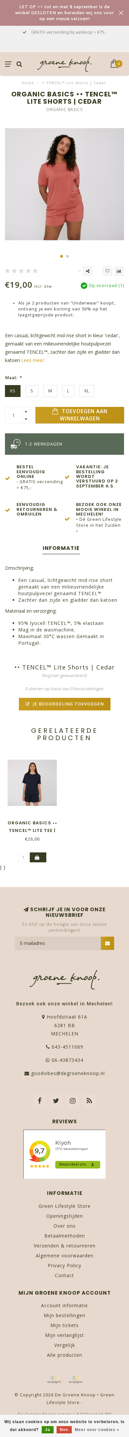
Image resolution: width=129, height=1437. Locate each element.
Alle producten (64, 1355)
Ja (47, 1429)
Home (28, 82)
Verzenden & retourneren (65, 1245)
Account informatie (64, 1305)
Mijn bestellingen (64, 1315)
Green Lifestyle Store (65, 1206)
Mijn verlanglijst (64, 1335)
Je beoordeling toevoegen (68, 704)
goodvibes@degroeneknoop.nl (68, 1073)
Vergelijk (64, 1345)
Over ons (65, 1226)
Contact (64, 1275)
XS (13, 391)
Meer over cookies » (97, 1429)
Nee (64, 1429)
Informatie (61, 548)
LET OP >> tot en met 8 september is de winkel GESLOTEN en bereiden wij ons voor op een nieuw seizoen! (64, 12)
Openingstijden (64, 1216)
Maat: (13, 377)
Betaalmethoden (64, 1236)
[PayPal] (75, 1380)
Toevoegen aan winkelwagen (84, 415)
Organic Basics (64, 109)
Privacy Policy (64, 1265)
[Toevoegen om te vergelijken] (119, 271)
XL (86, 391)
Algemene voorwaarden (65, 1255)
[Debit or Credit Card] (54, 1380)
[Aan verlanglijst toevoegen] (107, 271)
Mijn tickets (64, 1325)
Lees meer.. (33, 360)
